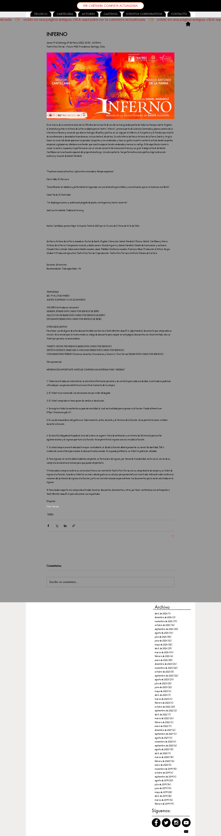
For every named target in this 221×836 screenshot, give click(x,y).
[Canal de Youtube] (186, 822)
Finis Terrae (53, 506)
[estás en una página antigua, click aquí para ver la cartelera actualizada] (110, 19)
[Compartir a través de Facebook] (48, 525)
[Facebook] (156, 822)
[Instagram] (176, 822)
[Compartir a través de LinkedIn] (65, 525)
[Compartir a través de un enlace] (73, 525)
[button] (110, 14)
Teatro (50, 514)
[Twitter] (166, 822)
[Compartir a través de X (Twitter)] (56, 525)
